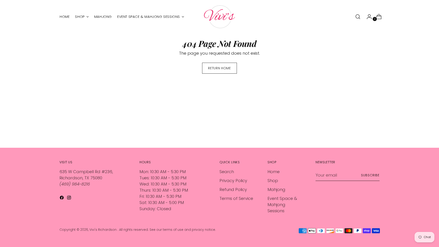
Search (227, 172)
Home (274, 172)
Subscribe (370, 175)
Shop (273, 180)
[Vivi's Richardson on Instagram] (69, 198)
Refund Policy (233, 189)
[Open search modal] (357, 16)
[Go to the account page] (367, 16)
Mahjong (276, 189)
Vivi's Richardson (103, 229)
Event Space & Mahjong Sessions (282, 205)
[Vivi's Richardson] (219, 17)
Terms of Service (236, 198)
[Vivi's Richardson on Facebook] (62, 198)
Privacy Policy (233, 180)
